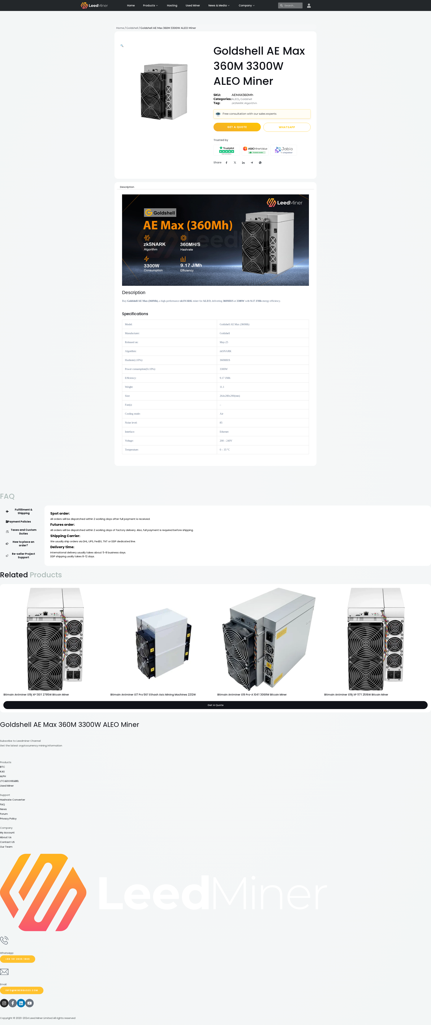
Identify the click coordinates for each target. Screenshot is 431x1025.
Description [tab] (127, 187)
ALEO (235, 99)
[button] (122, 45)
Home (131, 5)
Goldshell (132, 28)
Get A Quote (216, 726)
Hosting (172, 5)
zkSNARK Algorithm (244, 103)
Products (149, 5)
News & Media (217, 5)
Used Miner (193, 5)
